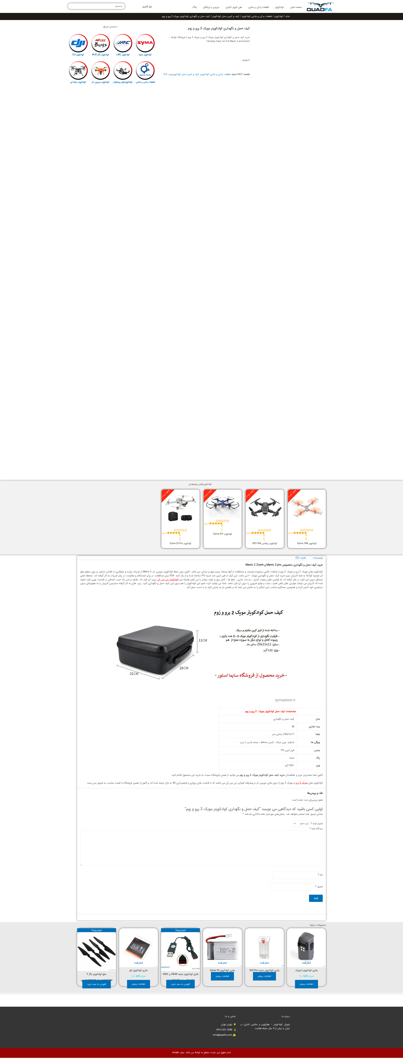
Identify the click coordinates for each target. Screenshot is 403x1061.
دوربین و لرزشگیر (211, 7)
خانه (288, 16)
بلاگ (194, 7)
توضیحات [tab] (318, 558)
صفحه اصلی (296, 7)
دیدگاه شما (316, 829)
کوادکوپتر (279, 7)
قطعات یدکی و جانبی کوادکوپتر (257, 16)
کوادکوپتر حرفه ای (78, 82)
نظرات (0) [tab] (300, 558)
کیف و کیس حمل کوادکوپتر (225, 16)
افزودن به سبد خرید (180, 984)
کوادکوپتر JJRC (123, 54)
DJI (165, 74)
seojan (175, 1052)
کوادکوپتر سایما (145, 54)
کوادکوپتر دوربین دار (100, 82)
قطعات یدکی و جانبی (258, 7)
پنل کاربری (147, 6)
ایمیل (319, 887)
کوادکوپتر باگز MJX (100, 54)
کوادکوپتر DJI (78, 54)
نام (320, 875)
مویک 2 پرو (302, 783)
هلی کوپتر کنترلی (234, 7)
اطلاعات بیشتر (306, 984)
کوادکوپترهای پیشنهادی (122, 82)
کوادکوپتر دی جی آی (167, 580)
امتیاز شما (317, 823)
